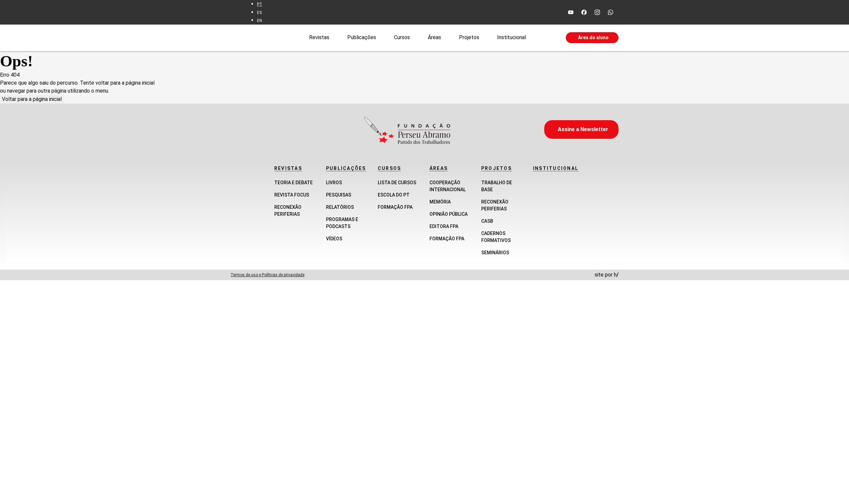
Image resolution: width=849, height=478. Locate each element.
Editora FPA (443, 226)
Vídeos (334, 238)
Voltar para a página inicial (32, 99)
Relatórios (340, 207)
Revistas (319, 37)
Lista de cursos (397, 182)
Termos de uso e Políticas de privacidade (267, 275)
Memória (440, 201)
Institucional (511, 37)
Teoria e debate (293, 182)
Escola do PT (394, 195)
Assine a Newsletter (583, 129)
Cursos (402, 37)
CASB (487, 221)
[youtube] (570, 12)
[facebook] (584, 12)
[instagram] (597, 12)
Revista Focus (291, 195)
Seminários (495, 252)
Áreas (434, 37)
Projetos (469, 37)
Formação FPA (395, 207)
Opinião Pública (448, 214)
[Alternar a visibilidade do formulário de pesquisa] (546, 38)
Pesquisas (338, 195)
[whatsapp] (610, 12)
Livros (334, 182)
